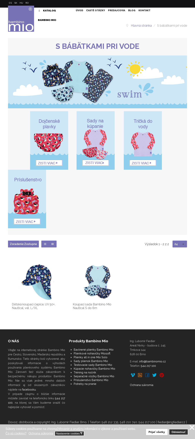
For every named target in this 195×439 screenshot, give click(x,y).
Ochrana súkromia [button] (41, 433)
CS (10, 3)
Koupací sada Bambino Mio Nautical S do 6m (92, 306)
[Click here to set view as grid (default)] (45, 244)
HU (22, 3)
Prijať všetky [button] (157, 431)
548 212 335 (109, 422)
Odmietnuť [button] (179, 431)
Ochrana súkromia (141, 385)
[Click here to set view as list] (53, 244)
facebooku (29, 389)
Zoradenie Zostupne (23, 244)
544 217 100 (148, 365)
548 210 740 (128, 422)
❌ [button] (192, 427)
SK (16, 3)
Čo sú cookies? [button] (16, 433)
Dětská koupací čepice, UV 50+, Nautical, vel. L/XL (33, 306)
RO (27, 3)
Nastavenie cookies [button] (69, 433)
